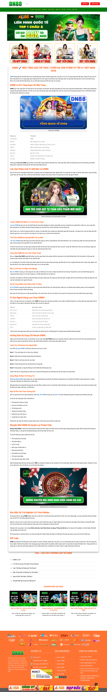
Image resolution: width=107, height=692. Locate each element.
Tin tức (74, 9)
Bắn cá (58, 9)
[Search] (27, 3)
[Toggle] (11, 560)
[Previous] (9, 606)
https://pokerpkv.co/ (92, 660)
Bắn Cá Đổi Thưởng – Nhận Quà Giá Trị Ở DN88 (83, 609)
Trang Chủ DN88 (35, 9)
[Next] (97, 606)
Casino (44, 9)
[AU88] (30, 688)
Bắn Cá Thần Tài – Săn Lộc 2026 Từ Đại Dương (23, 609)
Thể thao (51, 9)
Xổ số (63, 9)
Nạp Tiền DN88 (41, 394)
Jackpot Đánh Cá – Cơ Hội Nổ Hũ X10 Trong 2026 (53, 609)
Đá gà (68, 9)
